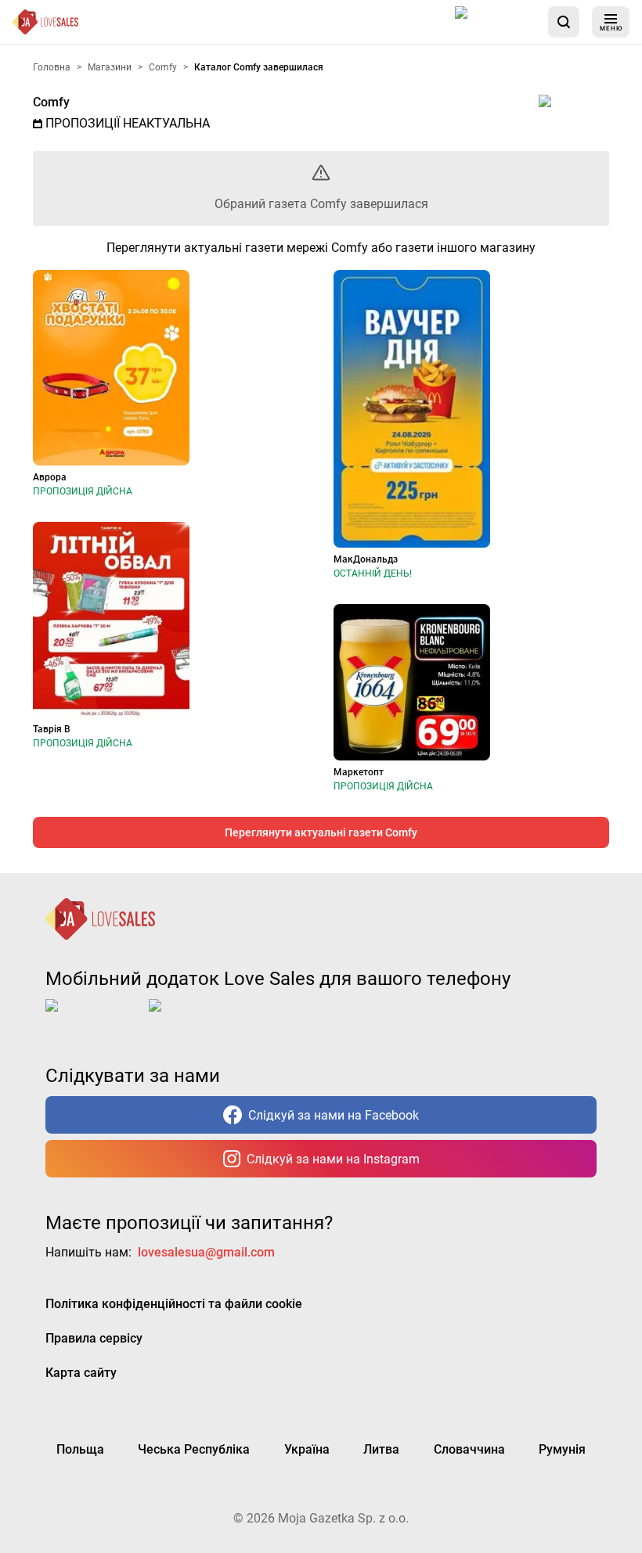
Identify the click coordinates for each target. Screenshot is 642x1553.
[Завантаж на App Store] (495, 22)
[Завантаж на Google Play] (197, 1018)
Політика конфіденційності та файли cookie (173, 1303)
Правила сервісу (93, 1338)
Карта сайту (81, 1372)
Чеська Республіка (194, 1449)
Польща (80, 1449)
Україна (307, 1449)
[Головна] (45, 21)
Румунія (562, 1449)
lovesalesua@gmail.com (206, 1252)
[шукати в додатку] (563, 22)
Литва (381, 1449)
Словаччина (469, 1449)
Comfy (51, 102)
